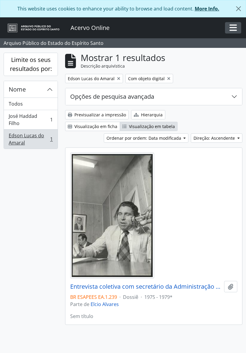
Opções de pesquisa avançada (112, 96)
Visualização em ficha (95, 126)
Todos (16, 104)
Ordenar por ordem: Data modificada (144, 138)
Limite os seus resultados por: (31, 64)
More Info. (207, 8)
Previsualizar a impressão (99, 115)
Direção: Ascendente (215, 138)
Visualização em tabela (151, 126)
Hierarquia (151, 115)
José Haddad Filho (30, 120)
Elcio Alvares (105, 304)
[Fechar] (238, 8)
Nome (17, 89)
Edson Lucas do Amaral (30, 139)
